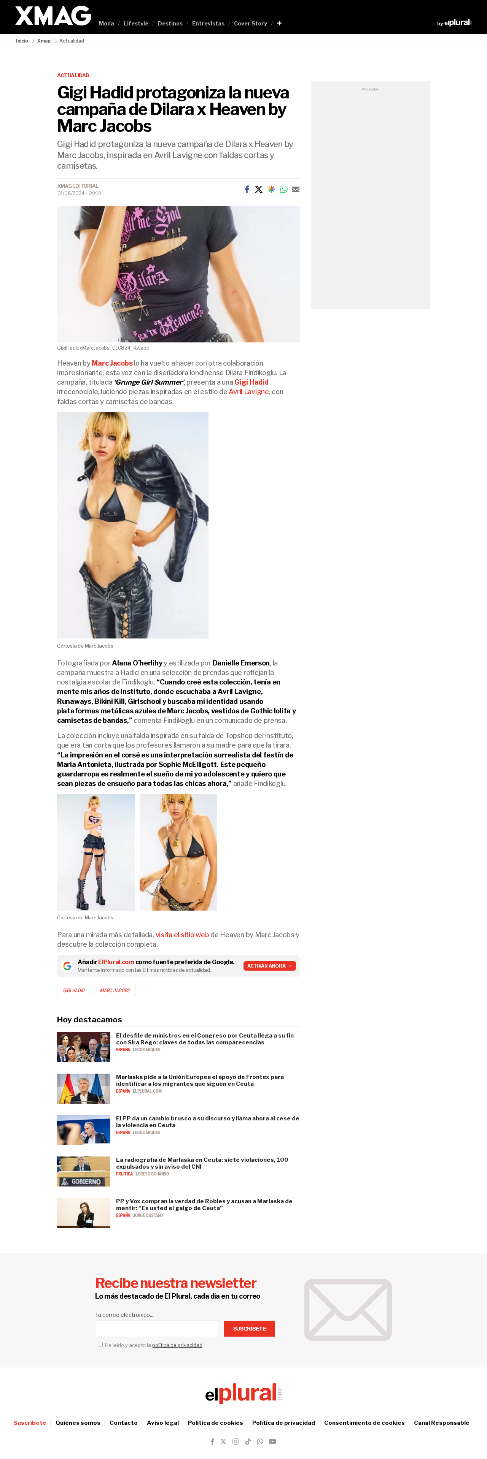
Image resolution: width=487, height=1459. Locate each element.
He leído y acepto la (153, 1345)
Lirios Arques (146, 1049)
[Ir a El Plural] (454, 23)
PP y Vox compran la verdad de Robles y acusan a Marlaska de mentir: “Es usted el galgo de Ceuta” (204, 1205)
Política (125, 1174)
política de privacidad (177, 1345)
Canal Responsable (441, 1422)
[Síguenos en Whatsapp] (259, 1441)
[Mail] (295, 189)
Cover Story (250, 23)
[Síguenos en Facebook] (212, 1441)
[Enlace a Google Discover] (271, 189)
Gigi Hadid (74, 990)
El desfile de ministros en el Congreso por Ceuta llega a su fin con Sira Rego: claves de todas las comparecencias (205, 1039)
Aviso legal (163, 1422)
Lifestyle (136, 23)
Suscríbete (30, 1422)
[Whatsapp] (284, 189)
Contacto (124, 1422)
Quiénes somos (78, 1422)
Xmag (44, 41)
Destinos (170, 23)
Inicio (22, 41)
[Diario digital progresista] (243, 1394)
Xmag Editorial (77, 186)
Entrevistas (208, 23)
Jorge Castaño (147, 1215)
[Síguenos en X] (223, 1441)
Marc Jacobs (115, 990)
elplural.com (147, 1091)
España (123, 1049)
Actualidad (73, 75)
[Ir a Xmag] (53, 16)
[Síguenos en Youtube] (272, 1441)
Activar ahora (266, 966)
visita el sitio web (182, 935)
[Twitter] (259, 189)
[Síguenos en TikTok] (248, 1441)
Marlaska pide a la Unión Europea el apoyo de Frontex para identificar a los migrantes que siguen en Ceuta (200, 1080)
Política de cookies (215, 1422)
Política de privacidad (283, 1422)
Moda (106, 23)
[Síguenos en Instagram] (235, 1441)
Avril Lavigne (249, 392)
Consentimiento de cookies (364, 1422)
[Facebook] (247, 189)
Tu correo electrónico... (124, 1315)
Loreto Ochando (152, 1174)
